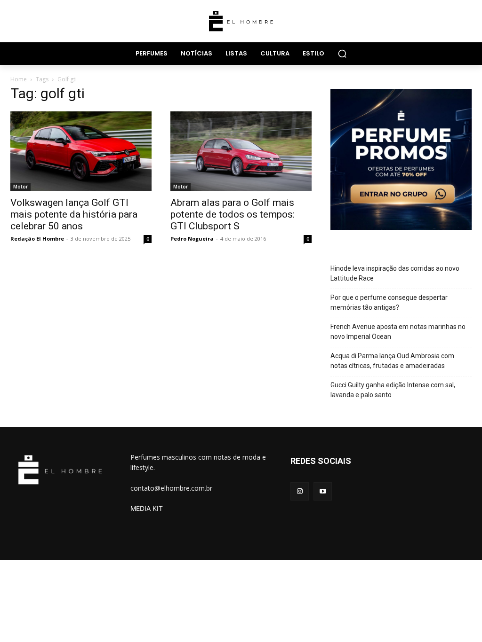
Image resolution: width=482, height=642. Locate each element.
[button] (342, 53)
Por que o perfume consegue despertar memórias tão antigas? (389, 302)
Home (18, 79)
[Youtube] (322, 491)
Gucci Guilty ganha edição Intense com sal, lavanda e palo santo (392, 390)
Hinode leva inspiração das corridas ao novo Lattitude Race (394, 273)
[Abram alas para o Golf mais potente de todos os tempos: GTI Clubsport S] (241, 151)
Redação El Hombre (37, 238)
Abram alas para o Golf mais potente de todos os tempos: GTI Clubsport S (232, 214)
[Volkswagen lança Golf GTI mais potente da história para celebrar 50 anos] (81, 151)
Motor (20, 186)
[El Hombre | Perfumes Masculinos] (241, 21)
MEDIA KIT (146, 508)
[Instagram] (299, 491)
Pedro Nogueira (192, 238)
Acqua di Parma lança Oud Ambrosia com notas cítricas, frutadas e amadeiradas (392, 360)
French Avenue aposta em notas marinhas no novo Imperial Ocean (398, 331)
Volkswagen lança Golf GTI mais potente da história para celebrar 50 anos (73, 214)
